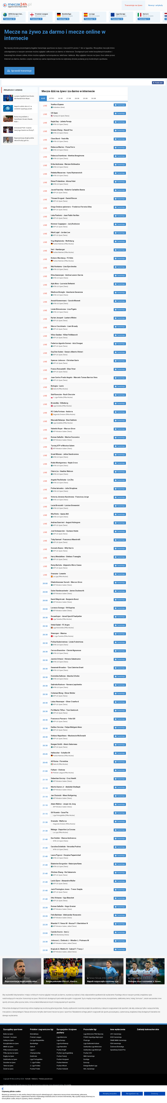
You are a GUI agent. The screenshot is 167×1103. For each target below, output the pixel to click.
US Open (54, 113)
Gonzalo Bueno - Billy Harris (62, 548)
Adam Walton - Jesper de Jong (63, 804)
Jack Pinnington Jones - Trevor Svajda (66, 889)
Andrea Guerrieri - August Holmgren (65, 522)
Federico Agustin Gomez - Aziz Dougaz (67, 343)
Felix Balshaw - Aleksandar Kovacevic (66, 915)
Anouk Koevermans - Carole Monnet (65, 301)
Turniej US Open (58, 116)
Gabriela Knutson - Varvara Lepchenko (66, 684)
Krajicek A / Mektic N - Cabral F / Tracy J (67, 949)
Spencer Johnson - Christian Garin (65, 360)
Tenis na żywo (8, 1066)
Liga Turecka (57, 619)
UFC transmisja (115, 1034)
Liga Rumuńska (58, 628)
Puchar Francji (62, 1056)
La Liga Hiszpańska (37, 1040)
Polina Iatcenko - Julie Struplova (64, 488)
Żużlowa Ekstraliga (117, 1047)
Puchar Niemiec (58, 244)
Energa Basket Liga (90, 1066)
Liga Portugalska (59, 815)
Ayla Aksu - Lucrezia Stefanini (63, 284)
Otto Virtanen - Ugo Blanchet (62, 898)
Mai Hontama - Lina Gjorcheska (63, 266)
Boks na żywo (8, 1034)
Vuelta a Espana (57, 104)
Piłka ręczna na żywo (10, 1053)
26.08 (60, 98)
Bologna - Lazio (57, 386)
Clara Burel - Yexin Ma (60, 139)
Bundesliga (34, 1043)
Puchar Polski (35, 1069)
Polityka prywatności (46, 1079)
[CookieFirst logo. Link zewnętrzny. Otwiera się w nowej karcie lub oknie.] (3, 1089)
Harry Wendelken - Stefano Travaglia (66, 557)
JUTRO (51, 98)
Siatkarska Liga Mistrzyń (92, 1050)
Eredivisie (33, 1056)
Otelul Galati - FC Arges (60, 625)
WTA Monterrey (58, 935)
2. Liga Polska (35, 1066)
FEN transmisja (115, 1043)
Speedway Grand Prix (118, 1050)
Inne (62, 107)
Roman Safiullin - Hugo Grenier (63, 906)
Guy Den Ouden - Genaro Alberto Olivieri (67, 352)
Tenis (67, 116)
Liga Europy (61, 1040)
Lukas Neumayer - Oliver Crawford (65, 702)
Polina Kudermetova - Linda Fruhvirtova (67, 642)
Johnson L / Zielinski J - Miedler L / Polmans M (70, 940)
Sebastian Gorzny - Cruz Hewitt (63, 778)
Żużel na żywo (8, 1069)
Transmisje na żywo (133, 5)
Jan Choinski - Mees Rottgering (64, 795)
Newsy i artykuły (155, 5)
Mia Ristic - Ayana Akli (60, 514)
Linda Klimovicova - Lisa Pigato (64, 309)
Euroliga (86, 1059)
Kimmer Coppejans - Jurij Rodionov (65, 224)
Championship (35, 1053)
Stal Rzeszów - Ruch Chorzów (63, 394)
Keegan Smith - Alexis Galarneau (64, 744)
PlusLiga (87, 1040)
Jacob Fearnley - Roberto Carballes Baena (68, 190)
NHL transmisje (89, 1069)
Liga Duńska (57, 406)
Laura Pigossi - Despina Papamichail (66, 855)
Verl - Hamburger (58, 249)
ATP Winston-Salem (60, 448)
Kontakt (27, 1079)
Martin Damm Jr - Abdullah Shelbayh (65, 787)
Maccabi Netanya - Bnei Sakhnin (64, 420)
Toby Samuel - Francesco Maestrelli (65, 539)
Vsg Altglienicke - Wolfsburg (62, 241)
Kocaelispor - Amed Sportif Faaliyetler (66, 616)
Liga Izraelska (58, 423)
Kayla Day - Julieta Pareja (61, 121)
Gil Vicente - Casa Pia (59, 812)
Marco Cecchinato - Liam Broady (64, 326)
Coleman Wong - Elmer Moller (63, 693)
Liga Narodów (62, 1047)
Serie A (55, 389)
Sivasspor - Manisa (59, 633)
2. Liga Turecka (58, 636)
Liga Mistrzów (62, 1037)
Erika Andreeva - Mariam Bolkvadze (65, 164)
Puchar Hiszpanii (63, 1059)
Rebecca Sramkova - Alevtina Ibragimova (67, 156)
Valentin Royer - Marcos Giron (63, 429)
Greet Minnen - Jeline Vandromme (65, 454)
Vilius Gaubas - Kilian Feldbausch (64, 335)
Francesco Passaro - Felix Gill (63, 719)
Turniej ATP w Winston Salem (62, 446)
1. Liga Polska (58, 397)
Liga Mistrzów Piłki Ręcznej (93, 1034)
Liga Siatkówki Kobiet (91, 1043)
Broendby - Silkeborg (59, 403)
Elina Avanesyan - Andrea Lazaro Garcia (67, 275)
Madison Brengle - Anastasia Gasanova (67, 292)
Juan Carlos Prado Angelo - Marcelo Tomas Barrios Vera (74, 377)
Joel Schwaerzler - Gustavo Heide (64, 531)
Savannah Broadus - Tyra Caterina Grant (67, 667)
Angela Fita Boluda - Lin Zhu (62, 480)
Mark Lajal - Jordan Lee (60, 232)
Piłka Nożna (69, 244)
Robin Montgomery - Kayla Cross (64, 463)
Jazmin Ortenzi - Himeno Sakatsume (66, 659)
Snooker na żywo (9, 1062)
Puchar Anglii (61, 1050)
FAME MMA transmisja (118, 1040)
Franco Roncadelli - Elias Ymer (63, 369)
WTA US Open (58, 124)
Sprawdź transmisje (21, 70)
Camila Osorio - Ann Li (60, 932)
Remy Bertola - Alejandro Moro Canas (66, 565)
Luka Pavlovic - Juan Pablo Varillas (65, 215)
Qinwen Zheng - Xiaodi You (61, 130)
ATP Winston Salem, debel (62, 926)
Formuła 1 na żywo (10, 1037)
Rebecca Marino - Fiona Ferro (63, 147)
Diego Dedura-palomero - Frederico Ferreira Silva (71, 207)
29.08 (85, 98)
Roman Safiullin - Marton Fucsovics (65, 437)
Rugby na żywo (8, 1056)
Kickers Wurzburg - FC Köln (62, 258)
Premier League (58, 773)
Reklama (35, 1079)
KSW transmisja (116, 1037)
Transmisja (121, 105)
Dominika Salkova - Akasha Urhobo (65, 676)
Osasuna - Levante (58, 574)
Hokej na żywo (8, 1040)
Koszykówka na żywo (11, 1043)
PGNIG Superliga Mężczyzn (93, 1037)
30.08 (93, 98)
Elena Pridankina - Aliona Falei (63, 181)
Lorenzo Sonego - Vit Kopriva (63, 608)
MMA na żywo (8, 1047)
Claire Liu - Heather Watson (62, 471)
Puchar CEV (88, 1053)
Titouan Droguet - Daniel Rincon (64, 198)
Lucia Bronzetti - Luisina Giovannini (65, 505)
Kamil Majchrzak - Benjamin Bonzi (65, 599)
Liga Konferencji (62, 1043)
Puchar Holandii (62, 1069)
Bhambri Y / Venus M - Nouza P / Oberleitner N (69, 923)
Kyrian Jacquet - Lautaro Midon (63, 318)
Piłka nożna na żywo (10, 1050)
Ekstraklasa (34, 1034)
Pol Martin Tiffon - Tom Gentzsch (64, 710)
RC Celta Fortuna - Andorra (62, 412)
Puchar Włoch (62, 1066)
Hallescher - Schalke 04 (60, 753)
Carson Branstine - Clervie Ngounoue (66, 650)
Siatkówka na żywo (10, 1059)
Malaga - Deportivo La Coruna (63, 830)
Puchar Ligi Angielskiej (65, 1053)
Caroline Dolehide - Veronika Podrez (66, 847)
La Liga (55, 576)
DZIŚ (43, 98)
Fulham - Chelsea (58, 770)
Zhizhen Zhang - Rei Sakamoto (63, 872)
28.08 (77, 98)
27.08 (68, 98)
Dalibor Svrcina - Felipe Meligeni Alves (66, 727)
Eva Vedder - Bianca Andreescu (63, 838)
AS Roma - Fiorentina (59, 761)
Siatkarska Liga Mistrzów (93, 1047)
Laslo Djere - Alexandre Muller (63, 881)
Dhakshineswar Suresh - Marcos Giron (66, 582)
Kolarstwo (56, 107)
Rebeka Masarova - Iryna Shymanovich (66, 173)
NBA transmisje (89, 1056)
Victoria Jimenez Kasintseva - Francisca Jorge (70, 497)
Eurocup (86, 1062)
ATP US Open (57, 193)
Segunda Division (59, 414)
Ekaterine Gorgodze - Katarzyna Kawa (66, 864)
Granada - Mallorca (59, 821)
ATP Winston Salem (60, 431)
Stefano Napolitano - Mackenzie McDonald (68, 736)
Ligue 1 (32, 1050)
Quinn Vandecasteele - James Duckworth (67, 591)
